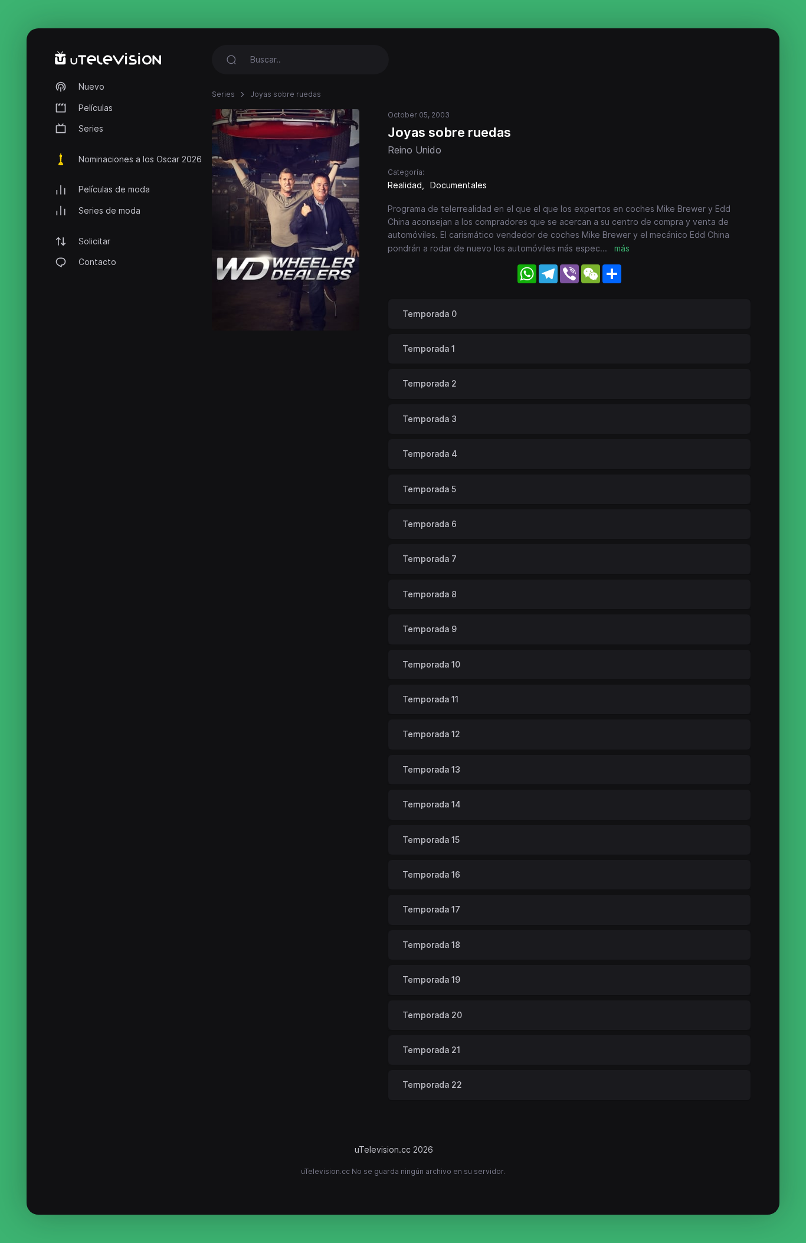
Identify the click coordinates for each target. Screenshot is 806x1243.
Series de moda (109, 210)
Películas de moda (114, 189)
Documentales (458, 185)
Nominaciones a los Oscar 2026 (140, 159)
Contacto (97, 262)
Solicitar (94, 241)
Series (90, 128)
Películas (95, 108)
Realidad (405, 185)
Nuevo (91, 86)
